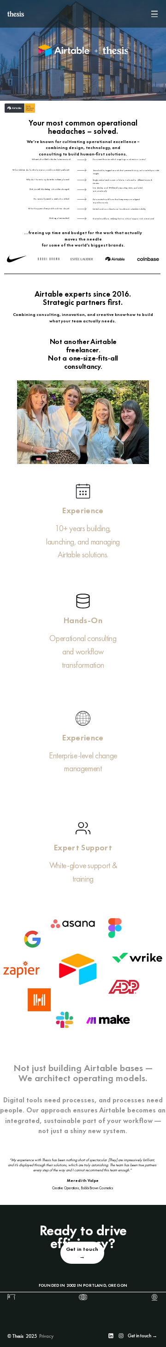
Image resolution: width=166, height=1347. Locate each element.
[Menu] (154, 14)
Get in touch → (142, 1335)
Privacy (46, 1336)
